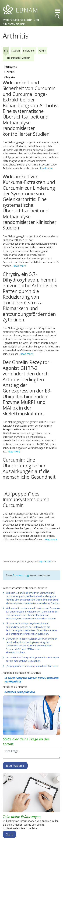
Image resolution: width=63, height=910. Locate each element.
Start (9, 834)
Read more (46, 168)
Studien (15, 50)
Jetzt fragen (14, 766)
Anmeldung (21, 575)
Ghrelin (9, 72)
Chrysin (9, 77)
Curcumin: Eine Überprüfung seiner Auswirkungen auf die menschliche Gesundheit (32, 659)
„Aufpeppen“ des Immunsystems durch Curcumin (32, 666)
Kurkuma (10, 67)
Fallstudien (29, 50)
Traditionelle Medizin (18, 57)
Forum (42, 50)
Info (6, 50)
